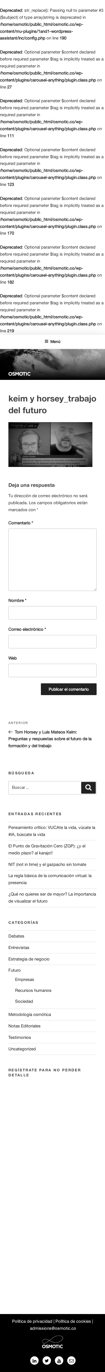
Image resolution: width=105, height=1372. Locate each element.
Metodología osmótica (29, 1014)
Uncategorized (22, 1048)
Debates (16, 936)
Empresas (24, 979)
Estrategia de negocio (29, 959)
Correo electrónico (27, 629)
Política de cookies (73, 1321)
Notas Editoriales (24, 1025)
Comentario (20, 522)
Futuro (14, 970)
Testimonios (19, 1037)
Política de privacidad (32, 1321)
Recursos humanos (33, 990)
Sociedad (24, 1001)
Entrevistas (18, 947)
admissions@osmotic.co (53, 1328)
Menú (55, 341)
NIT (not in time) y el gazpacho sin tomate (47, 864)
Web (12, 658)
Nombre (17, 600)
